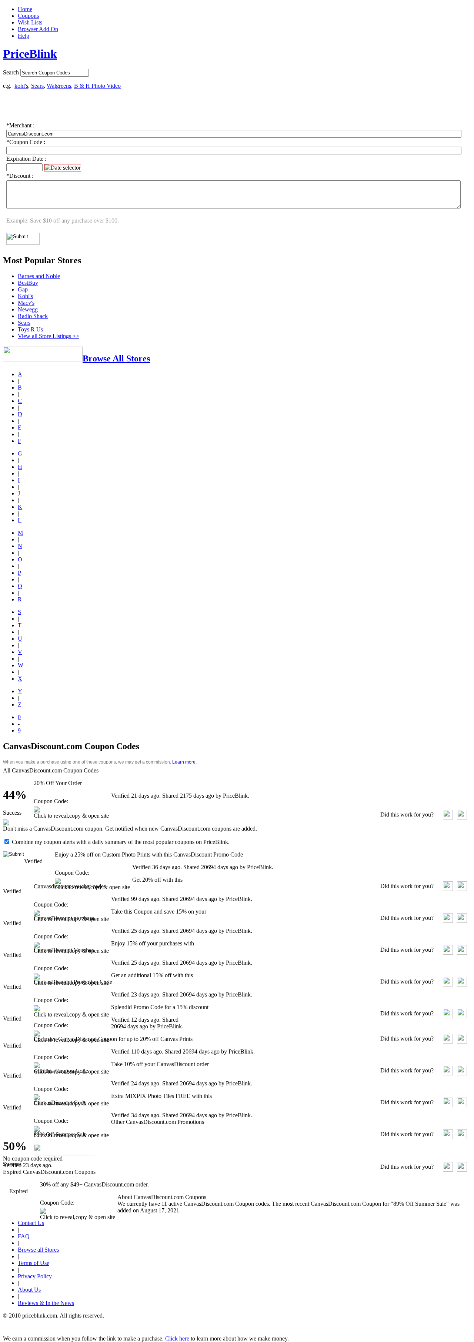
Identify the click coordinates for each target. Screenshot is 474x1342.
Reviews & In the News (46, 1303)
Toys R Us (30, 329)
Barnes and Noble (39, 276)
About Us (29, 1289)
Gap (23, 289)
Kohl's (25, 296)
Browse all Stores (38, 1249)
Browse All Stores (116, 358)
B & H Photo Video (97, 86)
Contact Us (31, 1223)
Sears (37, 86)
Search (11, 72)
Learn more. (184, 762)
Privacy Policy (35, 1276)
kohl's (21, 86)
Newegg (28, 309)
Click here (177, 1338)
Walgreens (59, 86)
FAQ (24, 1236)
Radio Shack (33, 316)
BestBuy (28, 283)
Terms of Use (33, 1263)
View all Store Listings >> (48, 336)
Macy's (26, 303)
